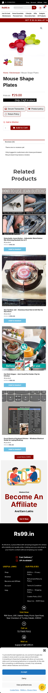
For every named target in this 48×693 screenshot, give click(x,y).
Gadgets (42, 13)
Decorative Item (30, 16)
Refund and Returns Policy (34, 580)
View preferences (24, 685)
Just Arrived (6, 13)
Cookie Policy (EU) (34, 597)
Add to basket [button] (15, 249)
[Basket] (44, 7)
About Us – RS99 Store (35, 601)
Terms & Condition (34, 586)
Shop (27, 2)
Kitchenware (6, 16)
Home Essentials (17, 13)
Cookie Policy (14, 690)
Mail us (24, 641)
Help (45, 2)
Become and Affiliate (12, 581)
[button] (44, 650)
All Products (42, 16)
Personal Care (17, 16)
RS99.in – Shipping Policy (34, 591)
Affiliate (39, 2)
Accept (24, 672)
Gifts (35, 13)
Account (33, 2)
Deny (24, 678)
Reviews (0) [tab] (10, 142)
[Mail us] (24, 637)
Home (5, 73)
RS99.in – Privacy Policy (28, 690)
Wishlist (8, 577)
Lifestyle (28, 13)
